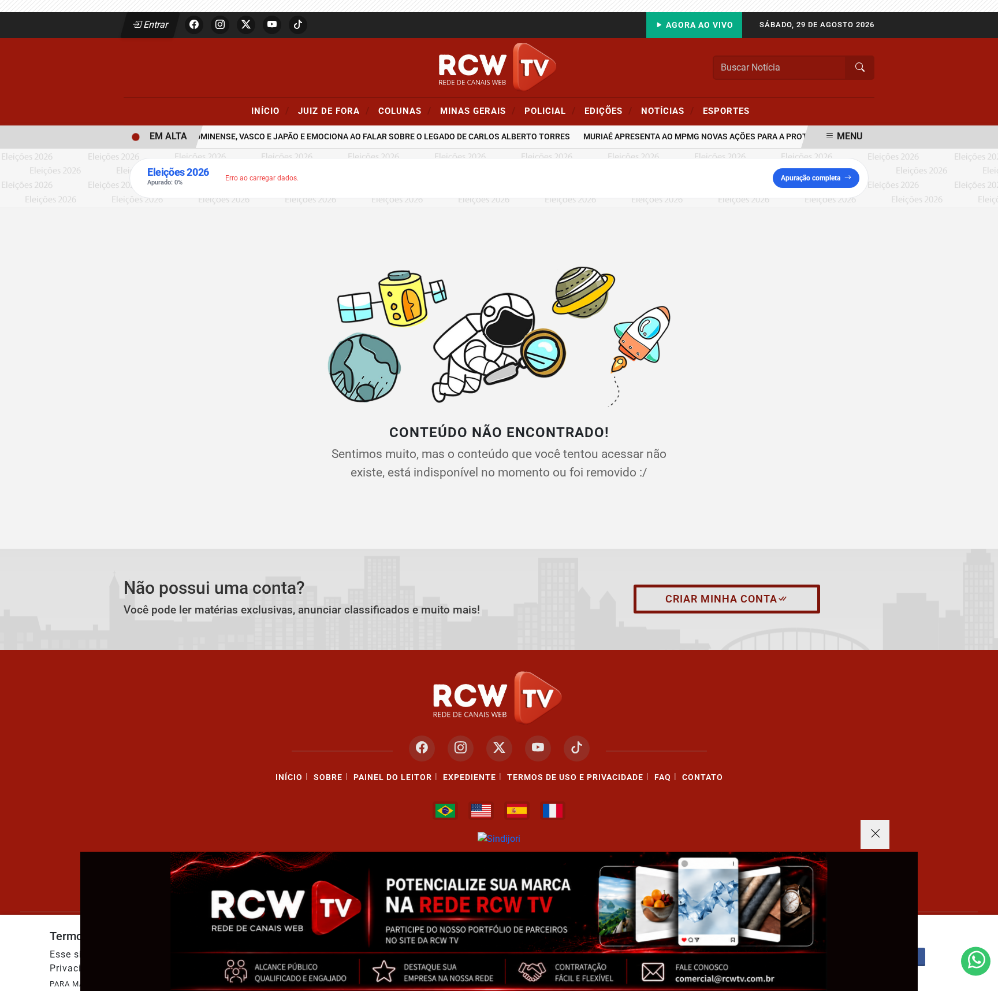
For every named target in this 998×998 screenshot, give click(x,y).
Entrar (155, 24)
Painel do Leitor (392, 777)
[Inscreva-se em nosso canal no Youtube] (538, 748)
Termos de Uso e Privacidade (575, 777)
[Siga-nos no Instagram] (461, 748)
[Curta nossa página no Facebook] (422, 748)
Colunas (404, 110)
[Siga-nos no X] (499, 748)
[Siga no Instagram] (220, 25)
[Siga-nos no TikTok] (577, 748)
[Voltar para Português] (445, 810)
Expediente (469, 777)
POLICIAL (550, 110)
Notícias (667, 110)
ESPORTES (726, 111)
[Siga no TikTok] (298, 25)
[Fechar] (875, 834)
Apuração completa (810, 178)
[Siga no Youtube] (272, 25)
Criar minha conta (721, 599)
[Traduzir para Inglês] (481, 810)
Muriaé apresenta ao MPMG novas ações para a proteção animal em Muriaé (734, 137)
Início (270, 110)
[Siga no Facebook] (194, 25)
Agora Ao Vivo (698, 25)
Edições (608, 110)
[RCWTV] (499, 66)
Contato (702, 777)
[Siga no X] (246, 25)
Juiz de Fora (334, 110)
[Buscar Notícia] (860, 68)
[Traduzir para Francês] (552, 810)
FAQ (662, 777)
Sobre (328, 777)
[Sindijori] (499, 838)
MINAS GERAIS (478, 110)
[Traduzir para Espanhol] (517, 810)
